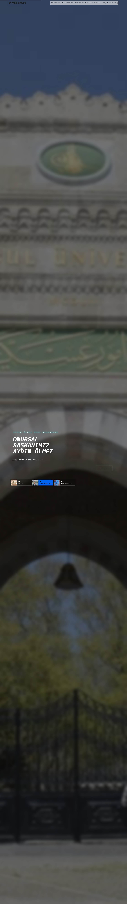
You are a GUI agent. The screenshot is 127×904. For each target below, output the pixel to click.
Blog (116, 3)
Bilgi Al (104, 468)
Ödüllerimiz (96, 3)
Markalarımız (67, 3)
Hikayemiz (55, 3)
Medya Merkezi (107, 3)
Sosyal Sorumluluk (81, 3)
